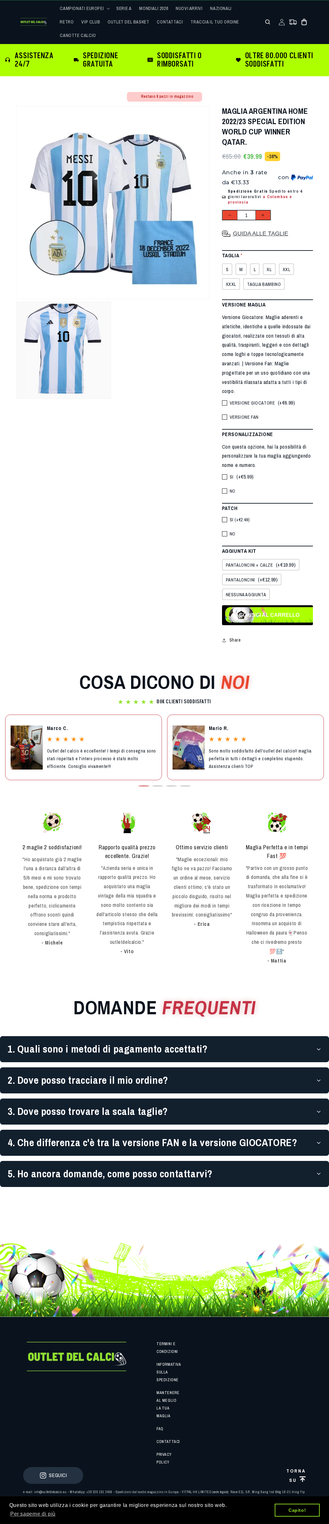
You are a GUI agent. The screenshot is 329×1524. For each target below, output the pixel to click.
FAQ (160, 1428)
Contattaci (168, 1441)
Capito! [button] (297, 1510)
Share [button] (235, 640)
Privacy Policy (164, 1458)
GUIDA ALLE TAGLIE (260, 233)
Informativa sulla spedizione (168, 1372)
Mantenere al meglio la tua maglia (167, 1404)
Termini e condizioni (167, 1347)
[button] (84, 8)
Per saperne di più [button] (33, 1514)
